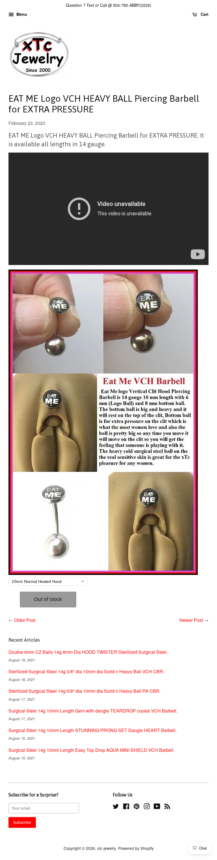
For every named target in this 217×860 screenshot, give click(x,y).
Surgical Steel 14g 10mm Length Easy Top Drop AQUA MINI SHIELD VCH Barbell (90, 750)
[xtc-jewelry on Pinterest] (136, 807)
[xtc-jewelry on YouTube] (157, 807)
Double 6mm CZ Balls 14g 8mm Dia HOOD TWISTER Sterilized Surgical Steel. (88, 652)
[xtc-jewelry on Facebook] (126, 807)
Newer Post (191, 620)
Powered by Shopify (136, 848)
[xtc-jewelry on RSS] (167, 807)
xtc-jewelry (106, 848)
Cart (204, 14)
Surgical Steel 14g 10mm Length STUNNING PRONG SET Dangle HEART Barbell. (92, 730)
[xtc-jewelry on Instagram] (147, 807)
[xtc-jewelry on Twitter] (116, 807)
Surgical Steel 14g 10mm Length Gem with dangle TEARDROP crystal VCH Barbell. (92, 710)
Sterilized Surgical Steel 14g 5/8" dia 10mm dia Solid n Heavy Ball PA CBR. (84, 691)
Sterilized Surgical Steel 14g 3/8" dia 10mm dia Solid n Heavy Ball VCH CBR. (86, 671)
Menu (21, 14)
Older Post (24, 620)
